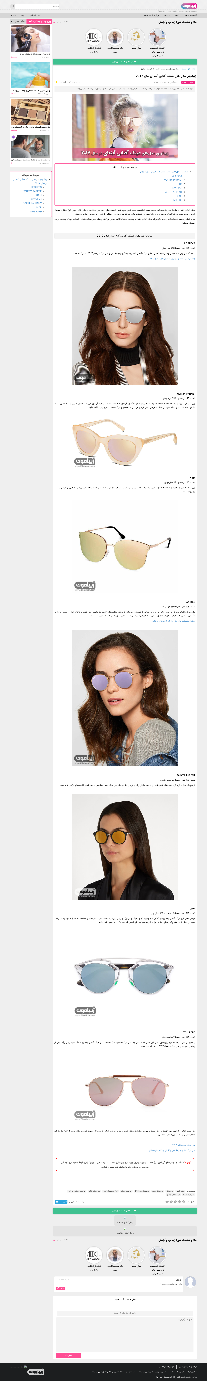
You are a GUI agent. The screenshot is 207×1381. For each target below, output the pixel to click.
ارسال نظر (68, 1355)
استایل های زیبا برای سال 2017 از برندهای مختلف (173, 621)
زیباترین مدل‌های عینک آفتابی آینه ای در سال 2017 (164, 172)
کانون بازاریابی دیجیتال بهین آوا (168, 1377)
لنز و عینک (186, 69)
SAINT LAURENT (173, 192)
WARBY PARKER (173, 180)
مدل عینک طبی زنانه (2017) (183, 1145)
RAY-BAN (177, 188)
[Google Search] (12, 6)
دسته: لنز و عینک (188, 82)
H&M (179, 184)
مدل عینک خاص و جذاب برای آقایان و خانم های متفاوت (171, 1150)
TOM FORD (176, 200)
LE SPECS (177, 176)
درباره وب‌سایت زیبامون (188, 1366)
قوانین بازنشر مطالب (166, 1366)
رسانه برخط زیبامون (105, 1371)
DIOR (179, 196)
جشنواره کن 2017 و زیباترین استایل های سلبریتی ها (172, 258)
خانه (193, 69)
